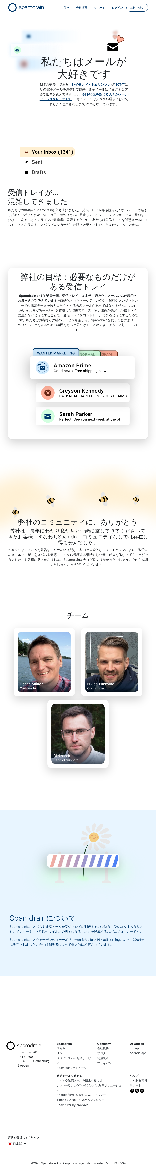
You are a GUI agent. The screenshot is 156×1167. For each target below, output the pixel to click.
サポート (99, 7)
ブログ (101, 1053)
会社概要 (81, 7)
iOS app (135, 1048)
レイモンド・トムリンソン (91, 84)
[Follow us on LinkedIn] (142, 1090)
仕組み (61, 1048)
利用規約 (103, 1058)
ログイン (117, 7)
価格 (66, 7)
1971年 (119, 84)
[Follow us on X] (137, 1090)
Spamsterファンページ (72, 1067)
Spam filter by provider (72, 1105)
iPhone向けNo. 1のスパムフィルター (80, 1099)
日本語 (17, 1144)
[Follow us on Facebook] (132, 1090)
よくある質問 (138, 1080)
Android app (138, 1053)
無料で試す (137, 7)
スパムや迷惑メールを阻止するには (79, 1080)
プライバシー (105, 1063)
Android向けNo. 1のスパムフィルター (81, 1094)
